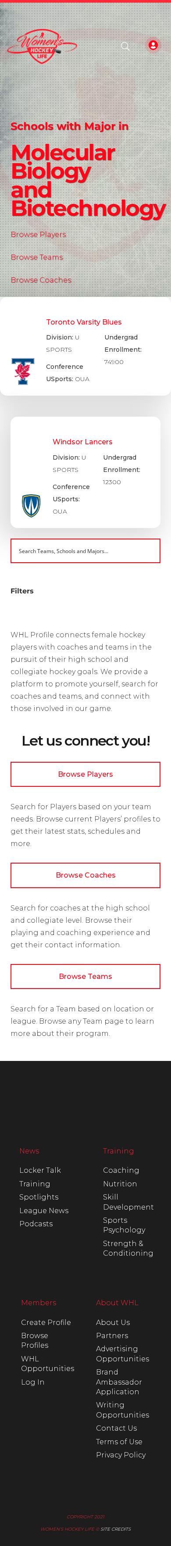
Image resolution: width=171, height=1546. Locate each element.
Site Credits (115, 1529)
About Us (113, 1322)
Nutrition (120, 1184)
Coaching (121, 1170)
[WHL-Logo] (42, 46)
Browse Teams (37, 257)
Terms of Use (119, 1442)
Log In (33, 1382)
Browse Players (38, 234)
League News (43, 1211)
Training (34, 1184)
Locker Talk (40, 1170)
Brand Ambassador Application (119, 1382)
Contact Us (116, 1428)
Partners (112, 1336)
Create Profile (46, 1322)
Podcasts (36, 1224)
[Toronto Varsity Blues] (85, 346)
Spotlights (38, 1197)
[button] (125, 46)
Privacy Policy (121, 1455)
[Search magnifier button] (148, 551)
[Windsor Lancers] (85, 472)
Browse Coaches (41, 280)
